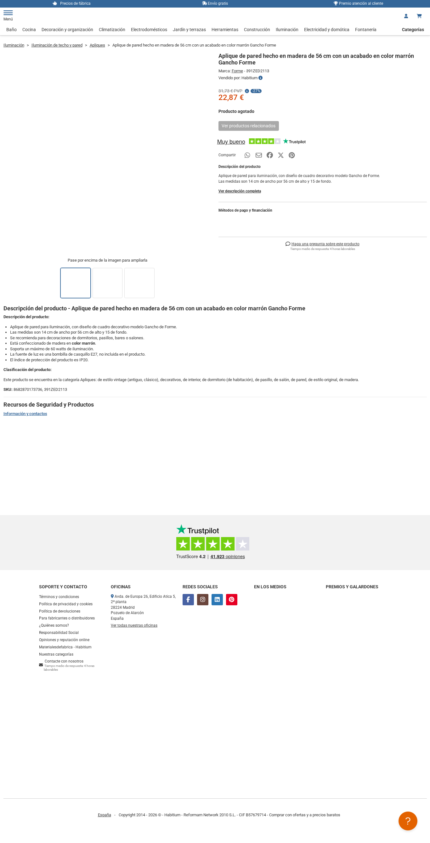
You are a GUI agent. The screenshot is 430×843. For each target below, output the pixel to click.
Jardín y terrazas (189, 29)
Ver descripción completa (239, 191)
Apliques (97, 45)
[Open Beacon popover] (408, 821)
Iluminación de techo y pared (56, 45)
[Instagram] (202, 599)
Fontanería (365, 29)
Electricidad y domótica (326, 29)
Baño (11, 29)
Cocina (29, 29)
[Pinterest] (231, 599)
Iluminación (287, 29)
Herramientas (225, 29)
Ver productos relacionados (248, 125)
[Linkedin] (217, 599)
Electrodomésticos (149, 29)
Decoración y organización (67, 29)
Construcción (257, 29)
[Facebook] (188, 599)
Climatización (112, 29)
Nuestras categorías (56, 654)
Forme (237, 71)
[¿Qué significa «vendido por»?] (260, 78)
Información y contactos (25, 413)
